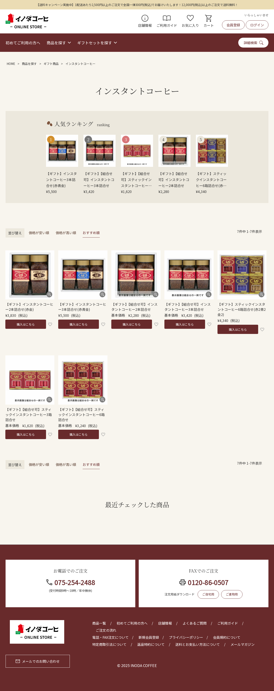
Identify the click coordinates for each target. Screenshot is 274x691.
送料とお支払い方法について (197, 644)
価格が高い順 (66, 232)
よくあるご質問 (195, 623)
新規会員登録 (148, 637)
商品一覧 (99, 623)
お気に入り (190, 21)
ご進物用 (232, 594)
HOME (11, 63)
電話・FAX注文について (110, 637)
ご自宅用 (208, 594)
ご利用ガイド (166, 21)
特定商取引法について (109, 644)
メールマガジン (243, 644)
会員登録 (233, 24)
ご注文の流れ (106, 630)
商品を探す (56, 42)
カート (209, 21)
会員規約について (226, 637)
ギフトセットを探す (94, 42)
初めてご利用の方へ (23, 42)
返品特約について (151, 644)
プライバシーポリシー (186, 637)
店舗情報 (145, 21)
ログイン (257, 24)
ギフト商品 (51, 63)
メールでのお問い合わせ (41, 661)
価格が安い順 (39, 232)
